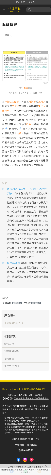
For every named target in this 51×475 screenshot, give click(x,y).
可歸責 (32, 101)
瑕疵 (26, 88)
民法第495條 (14, 263)
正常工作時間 (11, 366)
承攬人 (41, 101)
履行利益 (7, 110)
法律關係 (14, 101)
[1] (6, 128)
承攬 (7, 101)
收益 (28, 124)
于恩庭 (32, 303)
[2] (20, 128)
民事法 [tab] (8, 35)
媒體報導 (32, 445)
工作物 (15, 106)
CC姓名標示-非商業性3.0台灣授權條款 (31, 398)
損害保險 (9, 358)
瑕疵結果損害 (11, 351)
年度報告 (19, 445)
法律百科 (11, 303)
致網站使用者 (25, 450)
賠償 (19, 133)
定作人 (41, 106)
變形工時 (9, 343)
